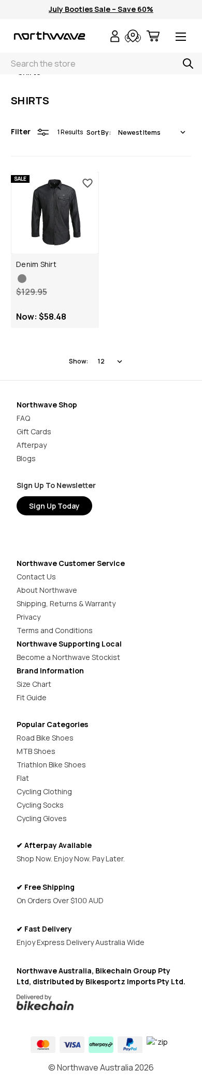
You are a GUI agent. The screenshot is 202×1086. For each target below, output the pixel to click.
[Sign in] (115, 37)
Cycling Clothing (44, 791)
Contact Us (36, 576)
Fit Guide (32, 697)
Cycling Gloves (42, 818)
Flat (23, 778)
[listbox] (151, 132)
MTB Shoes (36, 751)
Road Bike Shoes (45, 738)
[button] (101, 1002)
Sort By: (98, 132)
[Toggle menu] (180, 37)
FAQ (23, 418)
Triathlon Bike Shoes (51, 764)
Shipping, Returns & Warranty (66, 603)
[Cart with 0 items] (153, 37)
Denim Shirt (36, 264)
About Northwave (47, 590)
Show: (78, 361)
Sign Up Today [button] (54, 506)
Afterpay (32, 445)
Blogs (26, 458)
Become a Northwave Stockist (68, 657)
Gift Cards (34, 431)
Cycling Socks (40, 805)
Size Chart (34, 684)
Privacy (28, 617)
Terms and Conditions (55, 630)
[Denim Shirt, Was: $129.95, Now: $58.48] (55, 213)
